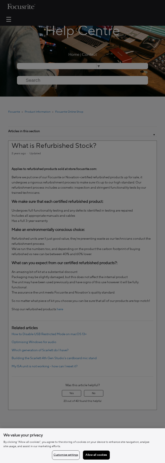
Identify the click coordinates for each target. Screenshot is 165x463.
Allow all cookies (96, 455)
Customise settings (65, 455)
